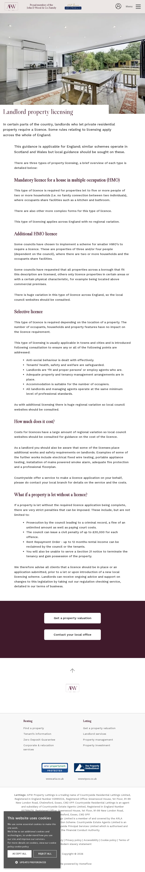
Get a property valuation (99, 728)
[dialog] (32, 839)
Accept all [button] (19, 853)
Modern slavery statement (76, 844)
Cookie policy (108, 840)
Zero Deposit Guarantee (39, 739)
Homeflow (85, 863)
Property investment (96, 745)
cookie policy (22, 846)
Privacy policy (73, 840)
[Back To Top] (72, 670)
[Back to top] (72, 688)
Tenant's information (37, 733)
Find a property (33, 728)
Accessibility (91, 840)
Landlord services (94, 733)
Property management (98, 739)
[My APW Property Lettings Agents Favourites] (118, 8)
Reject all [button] (45, 853)
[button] (32, 862)
